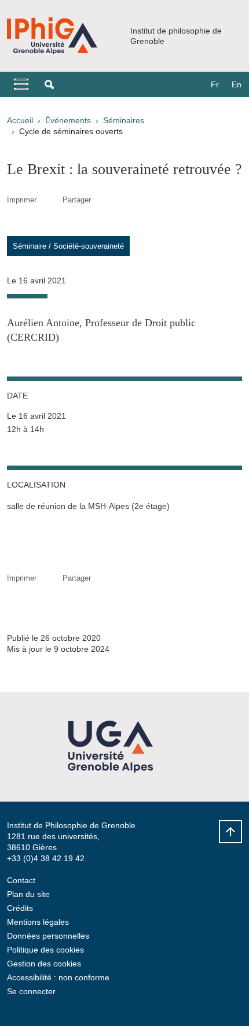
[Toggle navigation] (21, 84)
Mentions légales (38, 922)
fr (215, 84)
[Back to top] (230, 831)
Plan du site (28, 894)
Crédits (20, 908)
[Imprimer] (49, 200)
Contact (21, 880)
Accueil (20, 120)
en (236, 84)
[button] (49, 84)
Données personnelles (48, 935)
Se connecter (31, 991)
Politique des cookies (45, 949)
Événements (68, 120)
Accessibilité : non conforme (58, 977)
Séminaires (123, 120)
